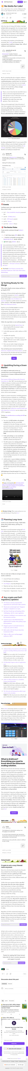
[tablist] (7, 983)
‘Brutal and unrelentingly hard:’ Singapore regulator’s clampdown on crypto (14, 608)
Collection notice (22, 1061)
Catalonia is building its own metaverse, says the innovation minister (15, 616)
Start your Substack (10, 1064)
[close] (24, 1021)
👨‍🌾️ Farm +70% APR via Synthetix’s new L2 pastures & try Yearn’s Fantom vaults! (10, 1019)
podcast (24, 85)
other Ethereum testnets (10, 304)
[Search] (25, 1000)
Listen (25, 13)
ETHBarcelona (12, 217)
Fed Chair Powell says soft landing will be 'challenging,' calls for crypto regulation (14, 612)
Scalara (5, 265)
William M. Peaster (11, 1012)
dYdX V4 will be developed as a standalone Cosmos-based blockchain (14, 680)
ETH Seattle (10, 219)
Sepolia (16, 295)
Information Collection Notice (18, 1053)
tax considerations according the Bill (14, 415)
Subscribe (20, 2)
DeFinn (7, 13)
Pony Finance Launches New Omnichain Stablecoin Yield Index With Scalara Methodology (13, 270)
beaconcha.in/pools (16, 138)
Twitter (16, 570)
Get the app (20, 1064)
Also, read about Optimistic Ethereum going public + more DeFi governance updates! (10, 1010)
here (18, 513)
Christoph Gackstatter (15, 263)
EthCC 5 (11, 224)
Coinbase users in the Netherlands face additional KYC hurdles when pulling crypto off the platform (15, 621)
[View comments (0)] (7, 17)
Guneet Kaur (14, 13)
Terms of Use (21, 1051)
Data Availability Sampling (14, 212)
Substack (7, 1068)
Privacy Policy (15, 1054)
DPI (16, 235)
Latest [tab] (6, 1000)
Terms (16, 1061)
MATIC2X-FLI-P (8, 239)
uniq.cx (16, 738)
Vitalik (10, 42)
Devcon (9, 221)
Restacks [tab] (10, 983)
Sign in (25, 2)
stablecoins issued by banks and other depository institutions (14, 409)
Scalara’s (21, 230)
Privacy (12, 1061)
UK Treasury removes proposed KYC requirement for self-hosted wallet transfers (15, 603)
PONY (14, 242)
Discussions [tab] (11, 1000)
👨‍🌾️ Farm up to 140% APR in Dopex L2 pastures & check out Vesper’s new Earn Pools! (10, 1006)
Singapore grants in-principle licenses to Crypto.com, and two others (14, 627)
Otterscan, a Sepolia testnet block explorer (11, 351)
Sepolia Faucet (19, 325)
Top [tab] (2, 1000)
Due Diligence (7, 584)
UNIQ (5, 709)
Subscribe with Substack (15, 1048)
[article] (14, 1009)
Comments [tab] (4, 983)
